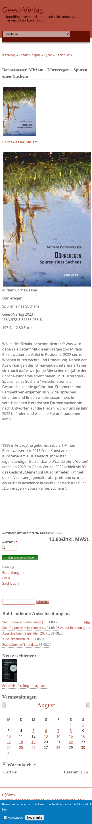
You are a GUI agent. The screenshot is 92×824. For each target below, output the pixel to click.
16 (83, 736)
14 (58, 736)
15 (71, 736)
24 (9, 747)
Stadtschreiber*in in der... (20, 644)
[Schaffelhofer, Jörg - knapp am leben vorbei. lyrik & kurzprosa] (9, 680)
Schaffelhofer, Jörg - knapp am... (25, 686)
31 (9, 753)
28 (58, 747)
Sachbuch (63, 55)
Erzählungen (29, 55)
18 (21, 741)
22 (71, 741)
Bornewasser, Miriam (20, 142)
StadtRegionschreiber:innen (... (24, 622)
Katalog (8, 55)
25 (21, 747)
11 (21, 736)
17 (9, 741)
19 (33, 741)
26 (33, 747)
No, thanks (34, 817)
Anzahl (10, 541)
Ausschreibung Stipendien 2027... (26, 633)
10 (9, 736)
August (46, 705)
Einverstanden (13, 817)
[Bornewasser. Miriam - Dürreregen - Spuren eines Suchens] (46, 111)
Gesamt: (71, 772)
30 (83, 747)
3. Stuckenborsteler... (17, 639)
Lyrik (48, 55)
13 (46, 736)
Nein (5, 809)
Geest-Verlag (22, 10)
